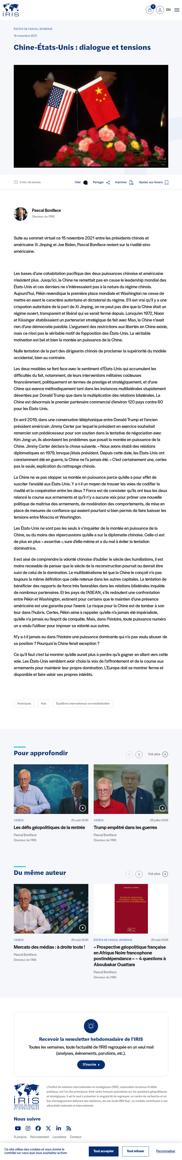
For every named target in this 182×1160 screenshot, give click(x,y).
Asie (43, 703)
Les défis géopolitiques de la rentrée (49, 827)
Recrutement (39, 1137)
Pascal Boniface (46, 210)
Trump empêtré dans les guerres (125, 827)
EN (168, 10)
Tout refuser (135, 1151)
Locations (59, 1137)
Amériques (24, 703)
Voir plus (154, 754)
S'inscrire (89, 1065)
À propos (20, 1137)
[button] (138, 754)
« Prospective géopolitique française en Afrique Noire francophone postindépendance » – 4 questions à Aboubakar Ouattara (130, 956)
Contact (75, 1137)
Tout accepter (103, 1151)
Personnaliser (165, 1151)
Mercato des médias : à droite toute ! (49, 947)
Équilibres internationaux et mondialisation (83, 703)
